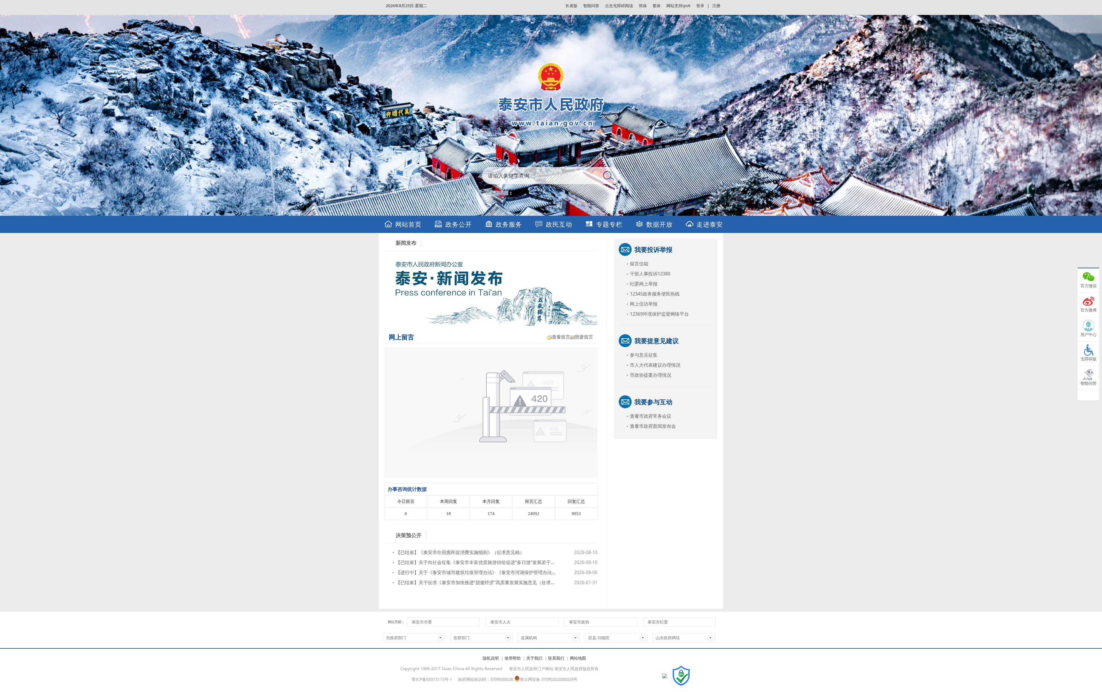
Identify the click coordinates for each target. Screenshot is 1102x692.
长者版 (571, 5)
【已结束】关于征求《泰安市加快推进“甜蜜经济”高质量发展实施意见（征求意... (476, 582)
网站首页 (408, 224)
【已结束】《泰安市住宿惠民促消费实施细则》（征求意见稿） (460, 552)
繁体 (657, 5)
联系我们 (556, 658)
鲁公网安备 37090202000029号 (548, 679)
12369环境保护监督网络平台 (659, 314)
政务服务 (509, 224)
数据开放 (659, 224)
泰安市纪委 (658, 622)
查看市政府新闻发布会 (653, 426)
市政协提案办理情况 (650, 375)
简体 (643, 5)
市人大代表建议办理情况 (655, 365)
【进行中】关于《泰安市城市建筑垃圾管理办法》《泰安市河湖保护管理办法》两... (476, 572)
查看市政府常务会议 (650, 416)
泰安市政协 (579, 622)
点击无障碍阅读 (619, 5)
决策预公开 (409, 535)
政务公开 (458, 224)
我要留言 (584, 337)
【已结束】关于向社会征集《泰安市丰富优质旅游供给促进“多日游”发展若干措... (476, 562)
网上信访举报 (643, 304)
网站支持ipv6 (678, 5)
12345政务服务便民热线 (655, 294)
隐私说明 (491, 658)
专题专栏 (609, 224)
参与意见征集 (643, 355)
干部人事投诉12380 (650, 274)
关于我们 (534, 658)
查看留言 (561, 337)
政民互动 (559, 224)
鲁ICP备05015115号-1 (432, 679)
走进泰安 (709, 224)
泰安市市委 (422, 622)
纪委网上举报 (643, 284)
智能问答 (591, 5)
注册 (716, 5)
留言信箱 (639, 264)
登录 (700, 5)
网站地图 (578, 658)
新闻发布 (406, 242)
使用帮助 (513, 658)
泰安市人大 (500, 622)
